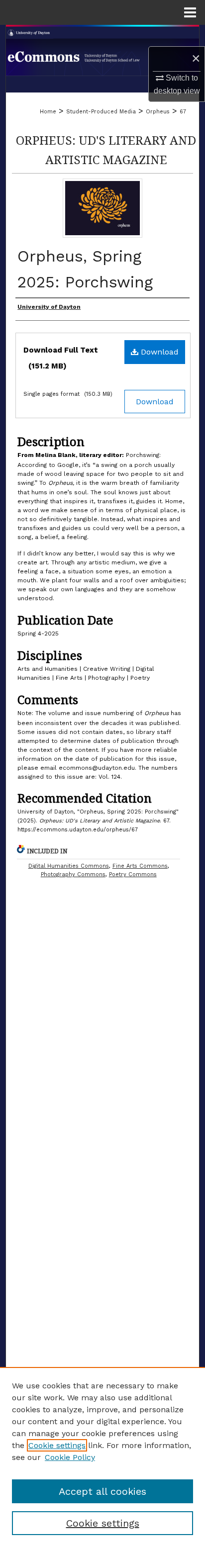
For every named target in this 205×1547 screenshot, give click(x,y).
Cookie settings (57, 1445)
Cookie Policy (70, 1457)
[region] (102, 1457)
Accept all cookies (102, 1491)
